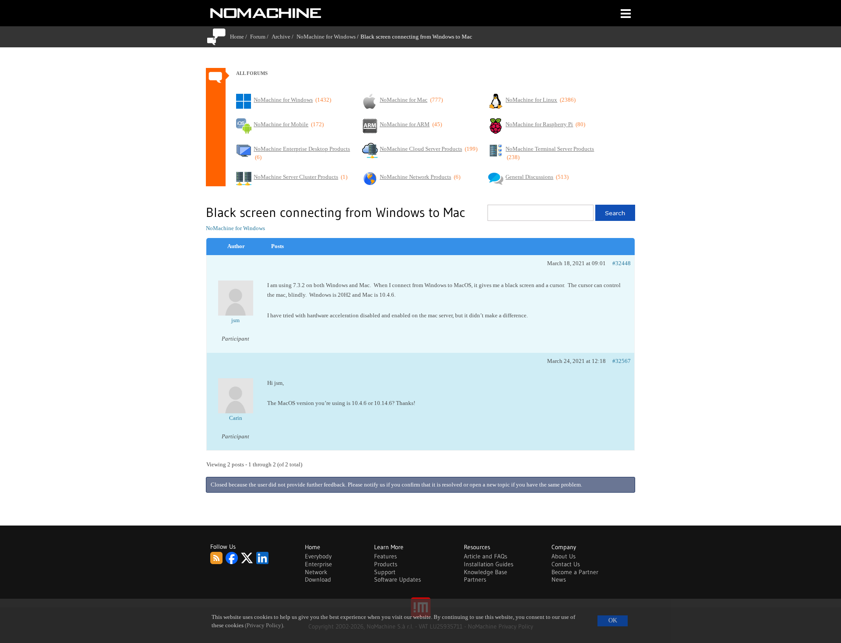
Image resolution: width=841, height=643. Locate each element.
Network (316, 572)
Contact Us (565, 564)
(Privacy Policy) (264, 625)
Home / (240, 36)
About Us (563, 556)
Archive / (284, 36)
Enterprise (318, 564)
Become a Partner (574, 572)
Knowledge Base (485, 572)
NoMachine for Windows (326, 36)
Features (385, 556)
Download (318, 579)
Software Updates (397, 579)
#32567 (621, 361)
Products (385, 564)
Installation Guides (488, 564)
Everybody (318, 556)
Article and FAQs (485, 556)
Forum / (261, 36)
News (558, 579)
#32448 (621, 263)
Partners (475, 579)
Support (385, 572)
